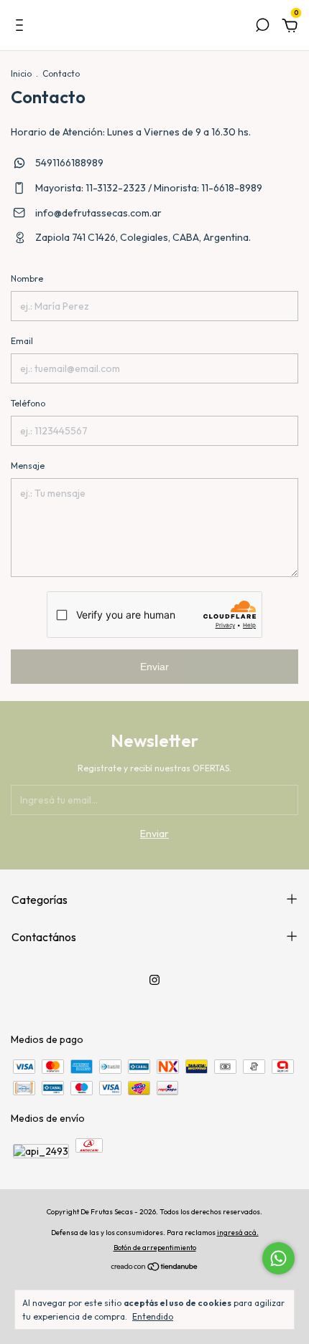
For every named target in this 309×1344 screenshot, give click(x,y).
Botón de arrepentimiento (155, 1247)
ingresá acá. (238, 1232)
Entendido (152, 1316)
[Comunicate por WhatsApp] (278, 1258)
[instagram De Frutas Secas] (154, 980)
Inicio (21, 73)
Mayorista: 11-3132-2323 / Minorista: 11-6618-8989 (147, 187)
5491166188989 (68, 162)
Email (22, 340)
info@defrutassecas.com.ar (98, 212)
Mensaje (28, 465)
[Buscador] (262, 27)
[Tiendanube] (155, 1268)
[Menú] (22, 27)
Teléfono (28, 403)
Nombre (27, 278)
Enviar (154, 666)
